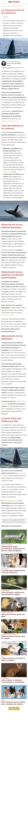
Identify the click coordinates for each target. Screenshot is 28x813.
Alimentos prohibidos (7, 612)
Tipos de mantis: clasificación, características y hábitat (12, 593)
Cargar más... (14, 708)
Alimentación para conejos (9, 634)
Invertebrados (5, 590)
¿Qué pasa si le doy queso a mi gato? (13, 615)
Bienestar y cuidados (7, 544)
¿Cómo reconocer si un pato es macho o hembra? (13, 659)
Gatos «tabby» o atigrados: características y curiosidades (12, 681)
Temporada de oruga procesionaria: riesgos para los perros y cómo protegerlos (13, 549)
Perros (3, 700)
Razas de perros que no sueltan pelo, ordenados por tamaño (13, 703)
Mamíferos (20, 6)
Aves (2, 656)
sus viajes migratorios (11, 500)
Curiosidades (5, 568)
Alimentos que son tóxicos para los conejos (13, 637)
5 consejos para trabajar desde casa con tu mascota (13, 571)
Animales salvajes (11, 6)
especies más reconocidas (9, 121)
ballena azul (7, 172)
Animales (3, 6)
